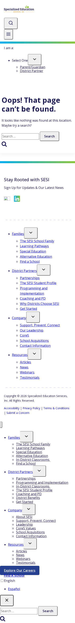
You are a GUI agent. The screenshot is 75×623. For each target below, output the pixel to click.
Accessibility (11, 408)
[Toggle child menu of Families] (31, 233)
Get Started (28, 308)
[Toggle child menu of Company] (33, 317)
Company (19, 318)
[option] (41, 589)
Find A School (14, 575)
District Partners (24, 271)
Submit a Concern (17, 413)
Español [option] (14, 589)
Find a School (30, 261)
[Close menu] (1, 424)
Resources (20, 355)
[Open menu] (8, 34)
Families (18, 234)
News (24, 367)
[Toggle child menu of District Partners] (43, 270)
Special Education (33, 251)
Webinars (27, 372)
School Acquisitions (34, 340)
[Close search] (7, 600)
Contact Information (35, 345)
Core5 (24, 335)
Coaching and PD (33, 298)
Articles (25, 362)
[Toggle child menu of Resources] (34, 354)
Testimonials (29, 377)
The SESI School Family (37, 241)
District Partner (31, 71)
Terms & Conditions (56, 408)
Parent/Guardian (32, 67)
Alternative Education (36, 256)
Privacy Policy (31, 408)
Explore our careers (21, 571)
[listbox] (37, 585)
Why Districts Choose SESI (39, 303)
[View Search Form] (11, 23)
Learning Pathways (34, 246)
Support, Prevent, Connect (40, 325)
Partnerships (30, 278)
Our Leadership (31, 330)
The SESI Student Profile (38, 283)
